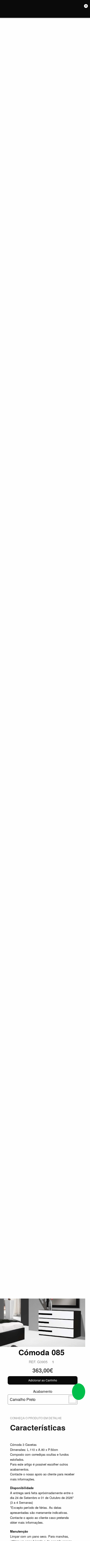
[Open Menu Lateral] (5, 9)
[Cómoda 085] (42, 1322)
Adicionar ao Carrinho (42, 1380)
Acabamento (31, 1395)
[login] (77, 9)
